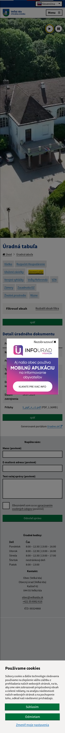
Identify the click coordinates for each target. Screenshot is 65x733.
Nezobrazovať (44, 342)
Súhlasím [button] (32, 707)
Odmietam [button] (32, 717)
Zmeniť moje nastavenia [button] (32, 725)
